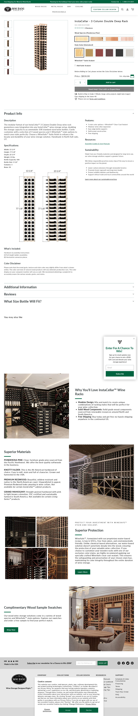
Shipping (118, 689)
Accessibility (120, 697)
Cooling (79, 6)
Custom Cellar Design (104, 9)
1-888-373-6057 (128, 2)
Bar (69, 6)
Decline (89, 710)
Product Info (13, 113)
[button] (122, 9)
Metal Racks (57, 6)
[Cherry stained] (12, 344)
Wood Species (87, 33)
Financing (119, 683)
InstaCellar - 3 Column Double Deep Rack (8, 354)
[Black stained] (18, 344)
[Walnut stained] (15, 344)
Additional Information (20, 287)
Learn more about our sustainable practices (101, 179)
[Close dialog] (134, 338)
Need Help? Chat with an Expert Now (104, 89)
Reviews (10, 294)
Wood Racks (41, 6)
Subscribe (31, 663)
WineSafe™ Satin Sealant (85, 60)
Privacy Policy (91, 704)
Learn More (82, 572)
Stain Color (84, 45)
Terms (117, 686)
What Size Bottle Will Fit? (23, 301)
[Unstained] (5, 344)
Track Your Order (122, 692)
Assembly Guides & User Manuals (97, 143)
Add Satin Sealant (84, 65)
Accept (68, 710)
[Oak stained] (8, 344)
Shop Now (11, 630)
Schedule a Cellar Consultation (122, 680)
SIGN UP (102, 663)
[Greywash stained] (22, 344)
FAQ (117, 694)
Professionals (59, 12)
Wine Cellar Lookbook (104, 681)
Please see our (91, 99)
